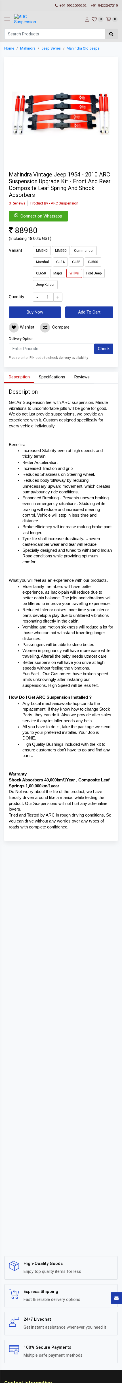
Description (19, 377)
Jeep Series (51, 48)
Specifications (52, 377)
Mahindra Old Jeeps (83, 48)
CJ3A (60, 262)
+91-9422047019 (104, 5)
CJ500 (93, 262)
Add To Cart (89, 312)
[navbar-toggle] (7, 19)
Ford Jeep (94, 273)
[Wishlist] (14, 328)
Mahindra (27, 48)
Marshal (42, 262)
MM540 (42, 251)
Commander (84, 251)
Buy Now (35, 312)
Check (104, 348)
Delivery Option (21, 338)
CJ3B (76, 262)
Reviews (82, 377)
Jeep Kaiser (45, 285)
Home (9, 48)
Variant (15, 250)
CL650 (41, 273)
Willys (74, 273)
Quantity (16, 296)
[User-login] (86, 19)
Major (57, 273)
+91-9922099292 (73, 5)
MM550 (61, 251)
